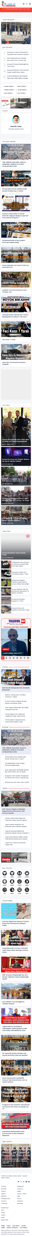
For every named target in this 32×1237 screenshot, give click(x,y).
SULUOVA (3, 1201)
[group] (16, 123)
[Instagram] (23, 1181)
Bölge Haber (4, 1220)
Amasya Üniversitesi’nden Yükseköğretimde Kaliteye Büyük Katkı (16, 10)
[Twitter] (18, 1181)
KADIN (3, 1217)
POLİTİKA (3, 1186)
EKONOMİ (3, 1189)
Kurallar (23, 1226)
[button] (14, 137)
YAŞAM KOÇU (5, 1208)
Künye (8, 1226)
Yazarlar (5, 111)
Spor (2, 1210)
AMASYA (3, 1194)
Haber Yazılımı (5, 1178)
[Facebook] (21, 1181)
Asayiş (3, 1212)
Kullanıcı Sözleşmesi (12, 1227)
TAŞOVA (3, 1191)
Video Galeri (6, 531)
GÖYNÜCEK (4, 1203)
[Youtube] (26, 1181)
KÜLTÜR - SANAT (21, 1194)
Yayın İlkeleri (15, 1226)
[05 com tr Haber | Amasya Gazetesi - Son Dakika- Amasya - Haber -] (9, 4)
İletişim (3, 1226)
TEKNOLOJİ (20, 1189)
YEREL (18, 1196)
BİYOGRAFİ (20, 1203)
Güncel (19, 1198)
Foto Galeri (6, 405)
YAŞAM (19, 1191)
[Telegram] (29, 1181)
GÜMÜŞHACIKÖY (5, 1198)
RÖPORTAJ (20, 1201)
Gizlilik (3, 1227)
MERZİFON (4, 1196)
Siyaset (3, 1215)
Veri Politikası (23, 1227)
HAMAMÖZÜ (20, 1186)
